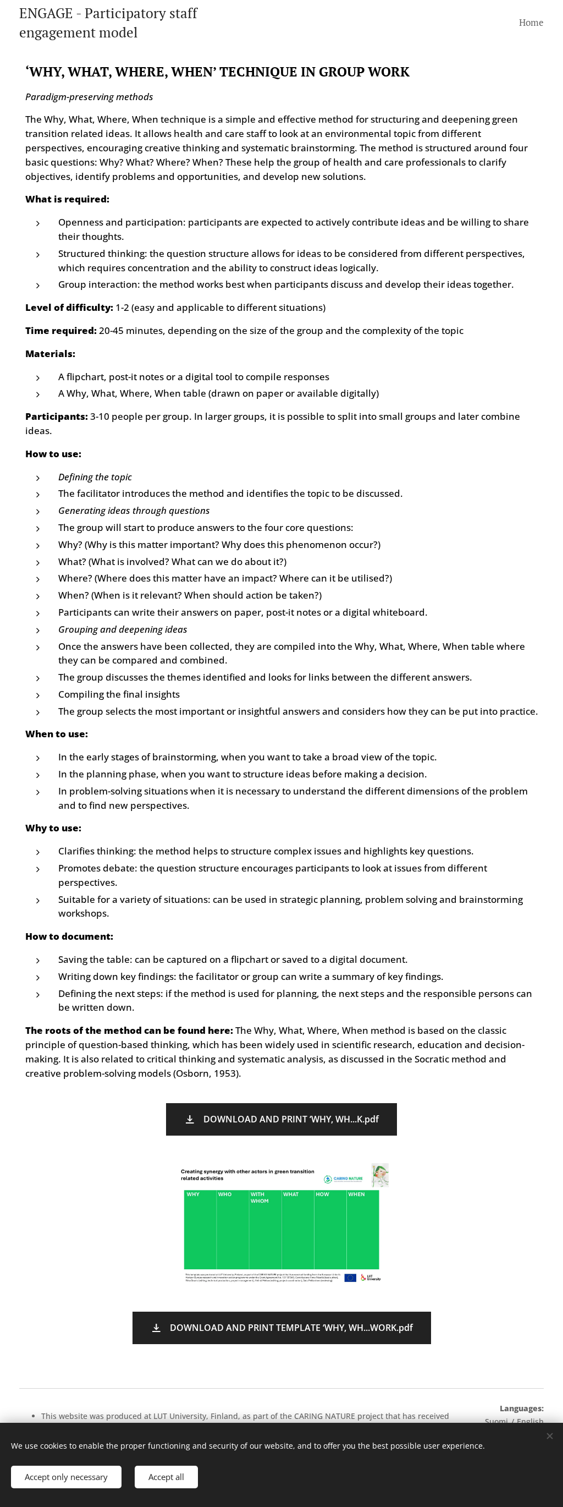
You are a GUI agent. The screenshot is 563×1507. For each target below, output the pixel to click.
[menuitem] (530, 22)
